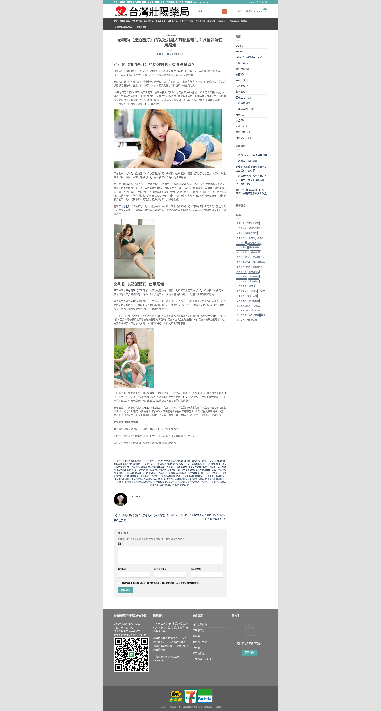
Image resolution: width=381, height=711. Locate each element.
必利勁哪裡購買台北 (148, 470)
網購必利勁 (136, 482)
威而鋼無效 (241, 276)
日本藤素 (240, 103)
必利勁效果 (192, 473)
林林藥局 (208, 707)
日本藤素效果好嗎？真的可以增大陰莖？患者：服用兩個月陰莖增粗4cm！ (251, 180)
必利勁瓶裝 (213, 473)
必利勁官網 (136, 473)
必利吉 (221, 476)
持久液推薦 (137, 21)
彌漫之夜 (240, 85)
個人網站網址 (197, 569)
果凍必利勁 (136, 479)
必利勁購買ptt (197, 476)
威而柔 (252, 238)
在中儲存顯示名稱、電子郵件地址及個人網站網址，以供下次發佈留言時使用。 (161, 583)
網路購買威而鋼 (243, 305)
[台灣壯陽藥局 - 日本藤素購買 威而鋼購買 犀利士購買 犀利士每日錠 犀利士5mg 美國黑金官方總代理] (153, 11)
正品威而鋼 (241, 301)
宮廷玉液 (240, 80)
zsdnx (176, 54)
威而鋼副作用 (242, 252)
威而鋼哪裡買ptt (243, 262)
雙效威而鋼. (252, 320)
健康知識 (153, 460)
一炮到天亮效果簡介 (246, 160)
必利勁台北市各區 (185, 467)
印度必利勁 (175, 460)
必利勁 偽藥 (159, 463)
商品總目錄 (200, 21)
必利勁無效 (202, 473)
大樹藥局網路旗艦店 (124, 27)
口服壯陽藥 (125, 21)
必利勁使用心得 (201, 463)
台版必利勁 (127, 463)
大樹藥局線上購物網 (238, 21)
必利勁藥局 (152, 476)
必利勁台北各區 (157, 467)
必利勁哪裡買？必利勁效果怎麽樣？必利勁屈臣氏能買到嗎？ (146, 442)
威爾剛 (239, 233)
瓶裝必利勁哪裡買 (205, 479)
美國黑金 (160, 482)
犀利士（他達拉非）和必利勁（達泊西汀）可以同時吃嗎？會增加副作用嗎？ (154, 435)
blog (252, 2)
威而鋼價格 (254, 247)
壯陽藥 (167, 35)
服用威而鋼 (252, 296)
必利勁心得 (182, 473)
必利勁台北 (145, 467)
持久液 (196, 647)
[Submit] (224, 11)
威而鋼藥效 (254, 281)
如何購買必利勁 (139, 463)
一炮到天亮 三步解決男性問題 (251, 155)
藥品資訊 (211, 21)
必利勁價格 (213, 463)
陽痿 (177, 485)
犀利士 (239, 126)
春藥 (238, 114)
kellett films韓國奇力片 (248, 57)
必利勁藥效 (162, 476)
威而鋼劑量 (256, 252)
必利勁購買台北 (210, 476)
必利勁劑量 (134, 467)
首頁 (116, 21)
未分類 (239, 120)
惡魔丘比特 (242, 97)
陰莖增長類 (199, 653)
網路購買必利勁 (149, 482)
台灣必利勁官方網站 (210, 460)
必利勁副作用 (123, 467)
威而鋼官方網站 (243, 267)
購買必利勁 (182, 482)
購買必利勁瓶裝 (208, 482)
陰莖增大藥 (149, 21)
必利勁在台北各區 (190, 470)
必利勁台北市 (170, 467)
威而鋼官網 (258, 267)
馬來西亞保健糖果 (202, 659)
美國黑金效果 (170, 482)
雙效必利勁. (185, 485)
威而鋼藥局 (241, 281)
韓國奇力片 (242, 137)
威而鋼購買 (241, 286)
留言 (120, 543)
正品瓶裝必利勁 (159, 479)
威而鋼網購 (254, 276)
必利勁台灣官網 (200, 467)
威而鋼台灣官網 (243, 257)
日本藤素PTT (243, 108)
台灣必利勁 (196, 460)
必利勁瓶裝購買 (129, 476)
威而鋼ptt (241, 242)
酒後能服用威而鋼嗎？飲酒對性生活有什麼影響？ (251, 168)
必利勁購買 (185, 476)
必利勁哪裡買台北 (131, 470)
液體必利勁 (182, 479)
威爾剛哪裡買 (251, 233)
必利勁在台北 (175, 470)
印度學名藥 (173, 21)
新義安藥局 (142, 27)
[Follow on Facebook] (257, 2)
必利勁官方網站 (123, 473)
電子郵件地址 (160, 569)
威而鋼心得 (241, 271)
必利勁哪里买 (163, 470)
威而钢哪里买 (242, 291)
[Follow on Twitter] (263, 2)
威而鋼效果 (254, 271)
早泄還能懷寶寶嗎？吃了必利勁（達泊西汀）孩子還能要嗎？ (146, 429)
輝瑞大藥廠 (159, 485)
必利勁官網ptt (147, 473)
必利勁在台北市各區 (207, 470)
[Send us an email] (266, 2)
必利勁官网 (159, 473)
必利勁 (173, 35)
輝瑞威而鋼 (254, 315)
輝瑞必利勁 (170, 485)
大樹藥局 (221, 21)
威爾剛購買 (241, 238)
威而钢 (252, 286)
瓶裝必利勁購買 (124, 482)
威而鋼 (239, 74)
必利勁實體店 (170, 473)
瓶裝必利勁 (192, 479)
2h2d (238, 45)
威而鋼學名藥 (259, 262)
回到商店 (250, 652)
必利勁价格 (178, 463)
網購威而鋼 (254, 301)
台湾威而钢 (241, 228)
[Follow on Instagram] (260, 2)
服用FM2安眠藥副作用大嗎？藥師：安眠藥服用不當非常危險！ (251, 193)
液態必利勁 (171, 479)
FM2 (238, 51)
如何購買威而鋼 (256, 228)
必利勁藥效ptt (174, 476)
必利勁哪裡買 (213, 467)
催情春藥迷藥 (200, 624)
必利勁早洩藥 (200, 641)
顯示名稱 (122, 569)
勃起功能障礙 (164, 460)
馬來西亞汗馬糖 (186, 21)
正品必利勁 (147, 479)
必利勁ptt (168, 463)
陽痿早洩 (240, 320)
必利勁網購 (141, 476)
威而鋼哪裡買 (258, 257)
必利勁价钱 (188, 463)
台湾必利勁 (186, 460)
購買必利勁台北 (194, 482)
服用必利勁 (126, 479)
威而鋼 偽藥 (242, 247)
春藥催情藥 (160, 21)
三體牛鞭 (240, 62)
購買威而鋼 (256, 310)
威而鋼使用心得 (254, 242)
